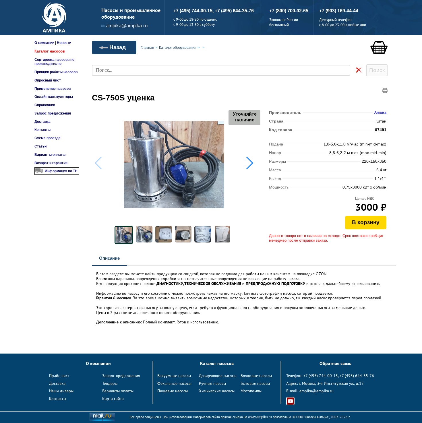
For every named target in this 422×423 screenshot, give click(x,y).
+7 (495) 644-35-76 (234, 10)
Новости (64, 43)
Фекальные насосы (174, 383)
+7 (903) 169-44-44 (338, 10)
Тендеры (109, 383)
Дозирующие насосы (217, 375)
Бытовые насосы (255, 383)
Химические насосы (217, 390)
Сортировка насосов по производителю (54, 62)
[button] (249, 163)
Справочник (44, 105)
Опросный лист (47, 80)
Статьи (40, 146)
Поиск (377, 70)
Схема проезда (47, 138)
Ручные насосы (212, 383)
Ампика (380, 112)
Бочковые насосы (256, 375)
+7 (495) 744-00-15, (194, 10)
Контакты (42, 130)
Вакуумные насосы (174, 375)
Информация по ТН (61, 171)
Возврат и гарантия (50, 163)
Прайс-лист (59, 375)
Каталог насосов (49, 51)
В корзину (366, 222)
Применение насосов (52, 89)
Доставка (42, 122)
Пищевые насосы (172, 390)
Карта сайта (113, 398)
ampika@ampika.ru (127, 25)
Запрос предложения (52, 113)
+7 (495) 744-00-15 (320, 375)
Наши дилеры (61, 390)
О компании (44, 43)
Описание (109, 258)
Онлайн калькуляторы (53, 97)
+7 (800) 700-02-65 (288, 10)
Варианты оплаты (49, 155)
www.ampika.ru (260, 417)
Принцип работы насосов (56, 72)
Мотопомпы (251, 390)
